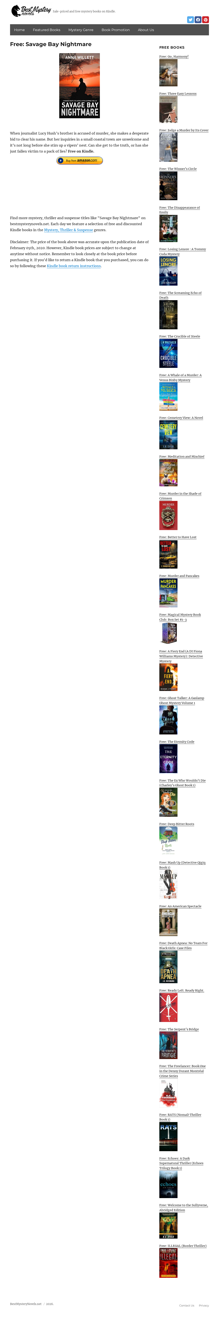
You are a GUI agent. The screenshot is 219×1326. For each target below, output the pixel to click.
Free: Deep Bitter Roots (176, 824)
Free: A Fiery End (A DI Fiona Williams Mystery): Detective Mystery (181, 656)
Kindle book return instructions (74, 266)
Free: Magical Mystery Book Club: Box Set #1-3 (180, 617)
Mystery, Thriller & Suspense (68, 230)
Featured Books (46, 30)
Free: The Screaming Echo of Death (180, 295)
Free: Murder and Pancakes (179, 576)
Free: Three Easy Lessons (178, 94)
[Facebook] (198, 19)
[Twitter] (190, 19)
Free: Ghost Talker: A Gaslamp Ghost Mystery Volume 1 (181, 700)
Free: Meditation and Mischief (181, 456)
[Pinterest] (205, 19)
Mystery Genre (80, 30)
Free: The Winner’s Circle (178, 169)
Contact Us (186, 1305)
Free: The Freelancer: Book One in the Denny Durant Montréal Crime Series (182, 1071)
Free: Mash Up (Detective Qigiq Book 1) (182, 865)
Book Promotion (116, 30)
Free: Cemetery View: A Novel (181, 418)
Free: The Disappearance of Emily (179, 210)
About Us (146, 30)
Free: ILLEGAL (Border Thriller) (183, 1246)
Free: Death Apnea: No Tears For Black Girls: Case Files (183, 945)
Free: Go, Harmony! (174, 56)
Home (19, 30)
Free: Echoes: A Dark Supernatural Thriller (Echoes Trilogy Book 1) (181, 1163)
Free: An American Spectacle (180, 906)
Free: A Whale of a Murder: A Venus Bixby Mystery (180, 377)
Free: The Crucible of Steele (179, 336)
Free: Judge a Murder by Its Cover (184, 130)
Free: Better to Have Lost (178, 537)
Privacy (204, 1305)
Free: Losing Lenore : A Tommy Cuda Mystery (182, 251)
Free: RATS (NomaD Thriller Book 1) (180, 1117)
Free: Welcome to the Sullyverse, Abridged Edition (183, 1207)
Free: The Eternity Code (176, 742)
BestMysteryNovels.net (25, 1304)
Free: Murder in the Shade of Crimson (180, 496)
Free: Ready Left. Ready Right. (181, 990)
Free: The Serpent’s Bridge (179, 1029)
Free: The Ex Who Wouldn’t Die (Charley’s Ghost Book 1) (182, 783)
